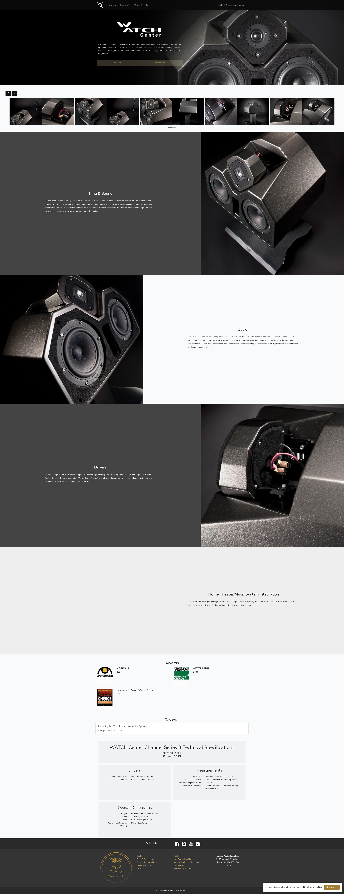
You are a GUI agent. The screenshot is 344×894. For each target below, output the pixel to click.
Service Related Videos (147, 862)
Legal (139, 868)
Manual (117, 62)
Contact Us (179, 865)
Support (125, 5)
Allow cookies (331, 887)
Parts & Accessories (145, 859)
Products (111, 5)
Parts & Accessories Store (230, 5)
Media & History (142, 5)
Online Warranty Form (146, 865)
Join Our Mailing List (182, 859)
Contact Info (228, 865)
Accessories (160, 62)
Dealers (140, 856)
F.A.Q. (176, 856)
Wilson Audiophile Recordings (187, 862)
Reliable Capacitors (182, 868)
